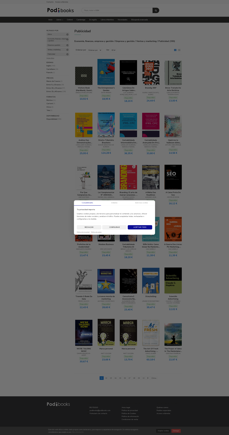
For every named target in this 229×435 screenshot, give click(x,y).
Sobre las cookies (141, 203)
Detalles (114, 203)
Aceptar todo (139, 227)
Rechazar (89, 227)
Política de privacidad (83, 232)
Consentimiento (87, 203)
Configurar (114, 227)
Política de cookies (96, 232)
